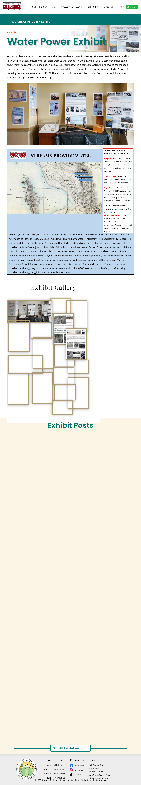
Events (79, 7)
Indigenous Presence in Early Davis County (42, 510)
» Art (46, 769)
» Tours (47, 777)
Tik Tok (78, 774)
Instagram (79, 770)
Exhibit (32, 515)
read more (21, 526)
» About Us (59, 769)
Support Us (93, 7)
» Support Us (60, 773)
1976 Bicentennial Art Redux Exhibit (38, 717)
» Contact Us (59, 777)
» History (58, 765)
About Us (108, 7)
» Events (48, 773)
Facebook (79, 765)
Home (33, 7)
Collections (67, 7)
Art (53, 7)
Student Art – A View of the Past (35, 612)
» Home (47, 765)
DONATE (133, 7)
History (43, 7)
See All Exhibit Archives (70, 748)
